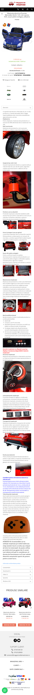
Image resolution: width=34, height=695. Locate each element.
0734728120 (18, 650)
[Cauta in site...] (32, 9)
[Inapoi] (1, 14)
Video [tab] (5, 574)
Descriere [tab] (5, 107)
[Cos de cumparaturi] (27, 9)
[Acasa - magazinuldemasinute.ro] (17, 3)
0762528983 (18, 652)
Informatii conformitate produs (11, 563)
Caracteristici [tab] (6, 567)
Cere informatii (24, 80)
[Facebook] (15, 640)
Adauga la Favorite (9, 80)
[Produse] (2, 9)
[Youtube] (18, 640)
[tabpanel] (17, 39)
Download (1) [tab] (6, 571)
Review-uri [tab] (6, 581)
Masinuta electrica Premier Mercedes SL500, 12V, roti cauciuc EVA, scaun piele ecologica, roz (9, 613)
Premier (17, 19)
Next (31, 41)
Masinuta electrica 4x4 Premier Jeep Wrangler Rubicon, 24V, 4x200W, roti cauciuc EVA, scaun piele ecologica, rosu (24, 613)
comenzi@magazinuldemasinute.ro (18, 655)
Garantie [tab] (5, 578)
